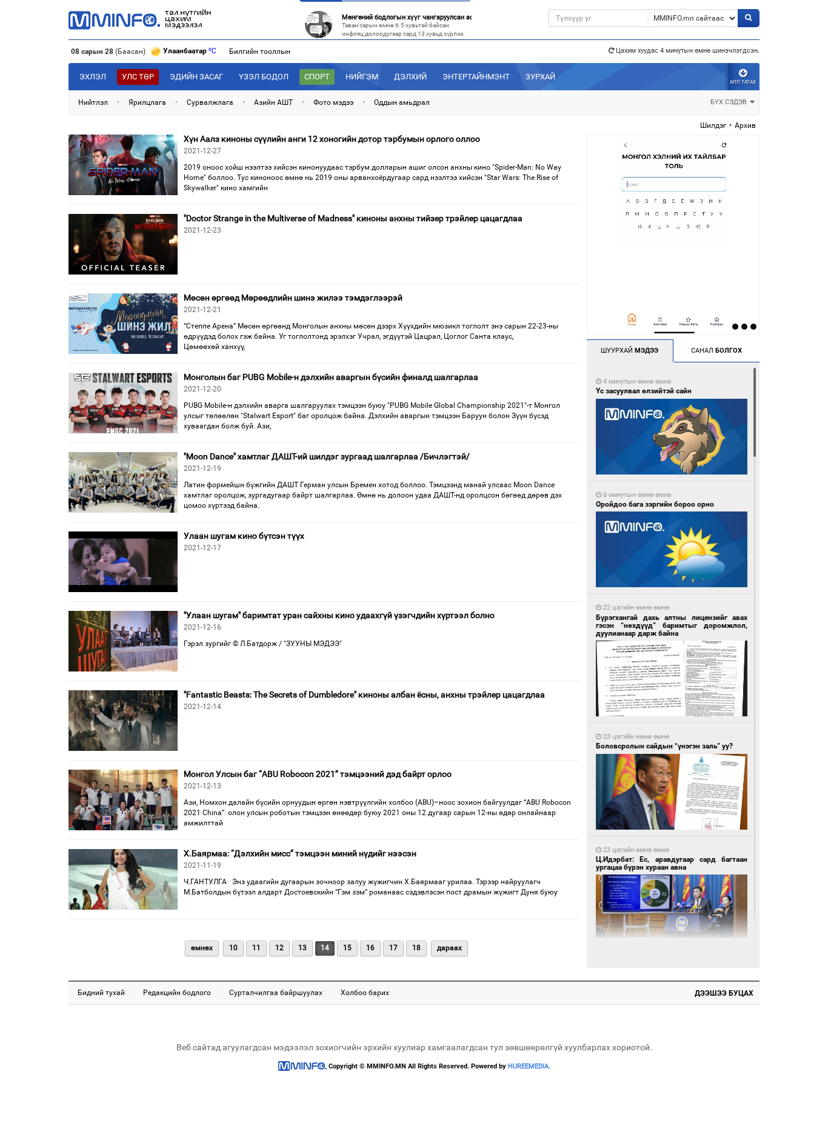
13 (302, 948)
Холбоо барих (365, 992)
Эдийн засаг (196, 76)
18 (416, 948)
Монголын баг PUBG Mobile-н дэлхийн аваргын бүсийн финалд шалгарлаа (331, 377)
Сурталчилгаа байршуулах (275, 992)
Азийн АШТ (273, 102)
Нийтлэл (93, 102)
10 (233, 948)
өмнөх (202, 948)
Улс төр (138, 76)
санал (716, 351)
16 (370, 948)
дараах (449, 948)
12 (279, 948)
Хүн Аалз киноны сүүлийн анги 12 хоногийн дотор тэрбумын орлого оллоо (332, 139)
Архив (745, 125)
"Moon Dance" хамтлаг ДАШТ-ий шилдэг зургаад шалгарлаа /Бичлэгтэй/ (327, 456)
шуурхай (629, 351)
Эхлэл (92, 76)
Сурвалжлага (210, 102)
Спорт (317, 76)
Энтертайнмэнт (476, 76)
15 (347, 948)
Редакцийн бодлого (177, 992)
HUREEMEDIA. (529, 1066)
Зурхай (540, 76)
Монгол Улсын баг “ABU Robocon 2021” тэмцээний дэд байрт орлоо (318, 774)
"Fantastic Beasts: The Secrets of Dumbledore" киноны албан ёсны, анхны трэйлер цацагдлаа (364, 694)
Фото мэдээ (333, 102)
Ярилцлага (147, 102)
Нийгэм (362, 76)
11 (256, 948)
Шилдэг (713, 125)
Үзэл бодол (264, 76)
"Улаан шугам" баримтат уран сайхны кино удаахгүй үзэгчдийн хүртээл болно (339, 615)
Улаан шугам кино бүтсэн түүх (244, 536)
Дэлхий (410, 76)
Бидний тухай (101, 992)
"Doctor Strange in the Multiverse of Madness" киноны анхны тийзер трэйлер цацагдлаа (353, 218)
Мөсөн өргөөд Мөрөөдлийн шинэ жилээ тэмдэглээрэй (293, 297)
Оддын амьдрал (402, 102)
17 (393, 948)
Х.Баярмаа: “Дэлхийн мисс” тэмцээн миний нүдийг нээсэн (300, 853)
